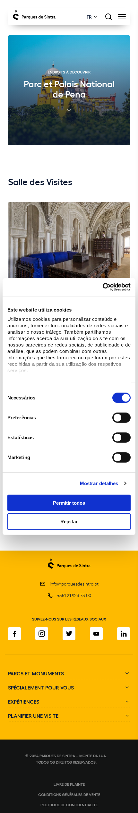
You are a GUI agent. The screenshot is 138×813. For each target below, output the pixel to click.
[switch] (121, 417)
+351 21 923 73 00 (74, 595)
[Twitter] (69, 633)
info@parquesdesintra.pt (74, 583)
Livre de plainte (69, 784)
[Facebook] (14, 633)
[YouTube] (96, 633)
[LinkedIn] (123, 633)
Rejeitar (69, 521)
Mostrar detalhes (99, 483)
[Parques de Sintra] (69, 572)
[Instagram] (41, 633)
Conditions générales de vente (69, 794)
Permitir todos (69, 502)
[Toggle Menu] (121, 18)
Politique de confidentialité (69, 804)
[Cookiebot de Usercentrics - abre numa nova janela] (102, 287)
